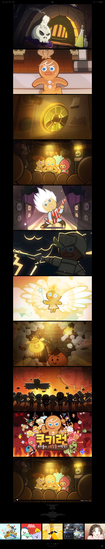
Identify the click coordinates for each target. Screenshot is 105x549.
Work (3, 2)
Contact (13, 2)
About (10, 2)
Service (6, 2)
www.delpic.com (52, 519)
